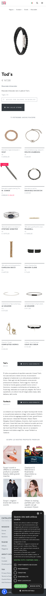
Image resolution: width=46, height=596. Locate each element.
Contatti (4, 561)
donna (4, 530)
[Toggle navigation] (42, 2)
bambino (5, 537)
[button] (4, 591)
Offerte (4, 546)
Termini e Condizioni (9, 576)
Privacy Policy (6, 573)
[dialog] (28, 552)
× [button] (41, 513)
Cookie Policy (6, 579)
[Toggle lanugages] (32, 3)
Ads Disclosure (6, 582)
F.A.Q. (4, 558)
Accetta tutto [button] (20, 586)
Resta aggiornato (31, 364)
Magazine (5, 549)
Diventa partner (7, 564)
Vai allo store (14, 107)
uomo (4, 534)
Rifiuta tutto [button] (35, 586)
